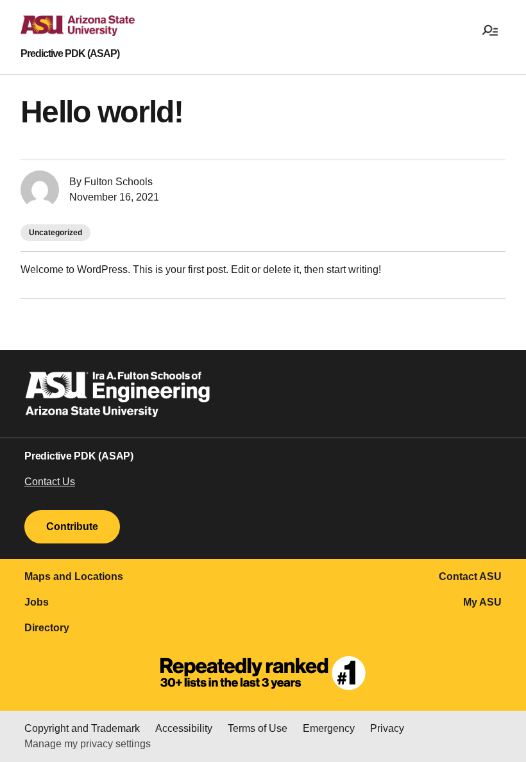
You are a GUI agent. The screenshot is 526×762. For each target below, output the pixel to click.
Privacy (387, 728)
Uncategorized (55, 232)
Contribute (72, 526)
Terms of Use (257, 728)
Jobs (36, 602)
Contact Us (49, 481)
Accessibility (183, 728)
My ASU (482, 602)
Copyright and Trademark (82, 728)
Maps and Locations (73, 576)
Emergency (329, 728)
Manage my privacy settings (87, 743)
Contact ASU (470, 576)
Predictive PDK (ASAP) (70, 54)
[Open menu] (490, 29)
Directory (46, 627)
